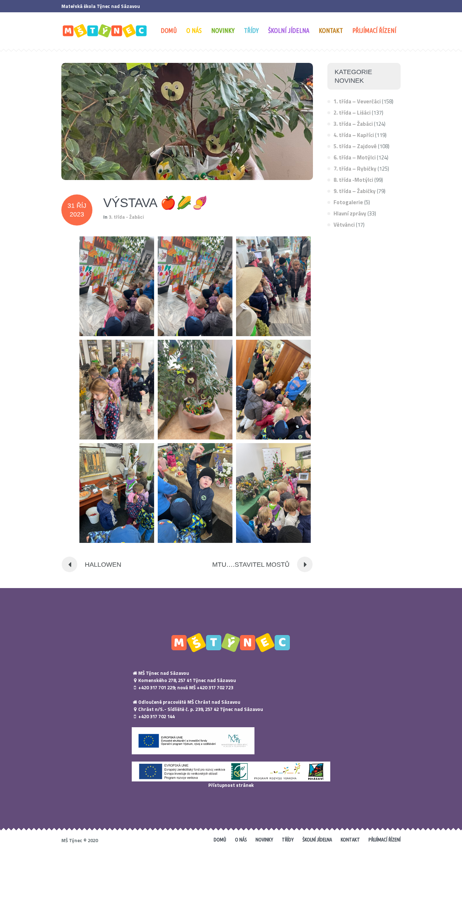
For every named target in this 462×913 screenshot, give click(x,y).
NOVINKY (264, 840)
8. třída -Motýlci (353, 180)
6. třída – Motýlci (355, 157)
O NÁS (241, 840)
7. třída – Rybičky (355, 168)
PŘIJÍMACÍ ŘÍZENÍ (385, 840)
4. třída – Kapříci (354, 135)
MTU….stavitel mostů (250, 564)
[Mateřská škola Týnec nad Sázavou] (231, 642)
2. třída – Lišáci (352, 112)
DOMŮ (220, 840)
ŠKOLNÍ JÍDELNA (317, 840)
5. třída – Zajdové (355, 146)
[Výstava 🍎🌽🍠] (187, 121)
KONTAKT (350, 840)
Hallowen (103, 564)
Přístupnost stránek (231, 785)
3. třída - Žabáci (126, 216)
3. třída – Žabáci (353, 124)
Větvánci (344, 224)
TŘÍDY (288, 840)
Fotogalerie (348, 202)
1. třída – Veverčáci (357, 101)
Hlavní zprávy (350, 213)
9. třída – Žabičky (355, 191)
